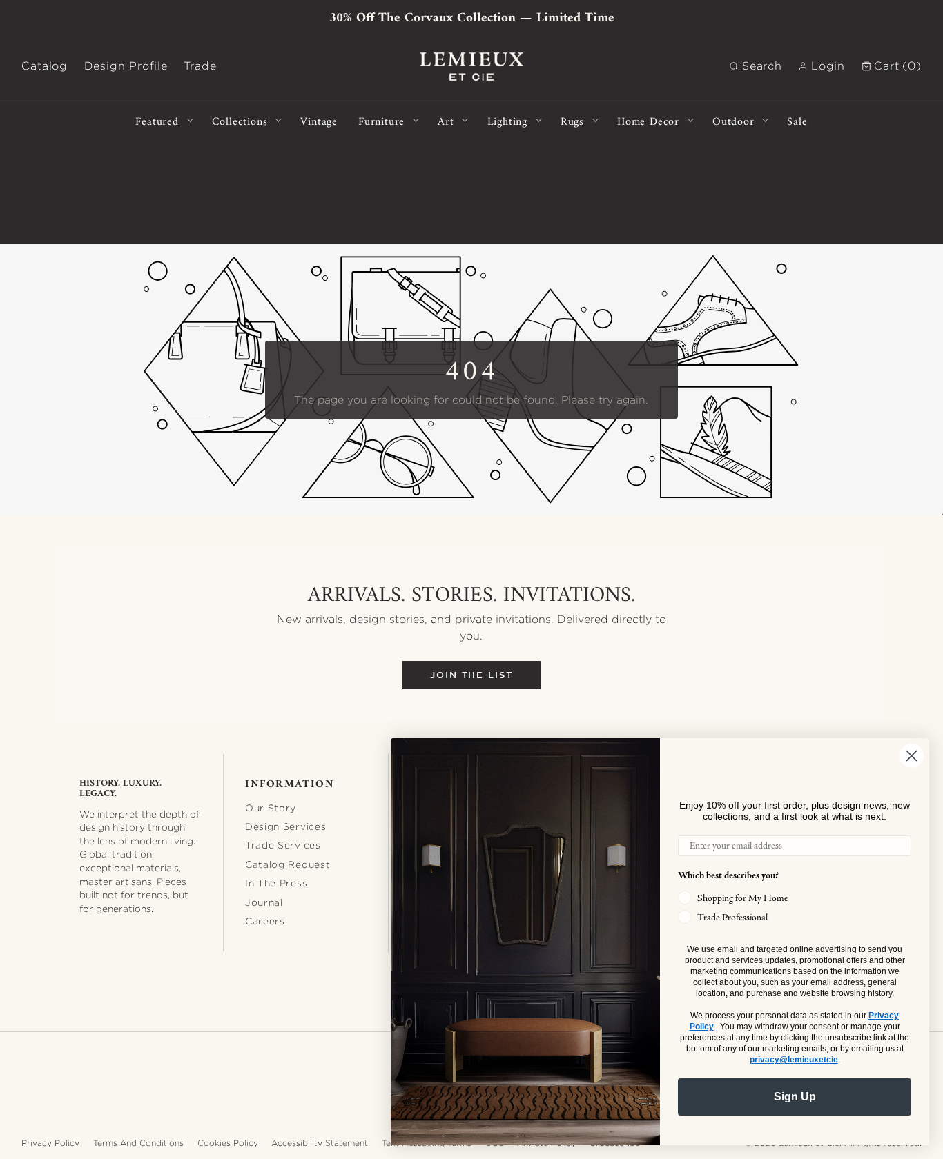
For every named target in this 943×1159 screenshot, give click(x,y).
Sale (797, 120)
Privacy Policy (50, 1142)
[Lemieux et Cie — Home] (471, 66)
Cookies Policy (227, 1142)
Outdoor (733, 120)
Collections (240, 120)
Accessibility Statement (319, 1142)
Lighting (507, 120)
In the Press (276, 883)
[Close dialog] (912, 756)
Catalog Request (287, 864)
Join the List (471, 675)
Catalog (44, 66)
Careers (265, 921)
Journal (264, 902)
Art (446, 120)
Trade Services (283, 845)
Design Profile (126, 66)
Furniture (381, 120)
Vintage (319, 120)
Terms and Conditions (138, 1142)
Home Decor (648, 120)
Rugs (572, 120)
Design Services (285, 826)
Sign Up (795, 1096)
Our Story (270, 808)
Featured (156, 120)
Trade (200, 66)
